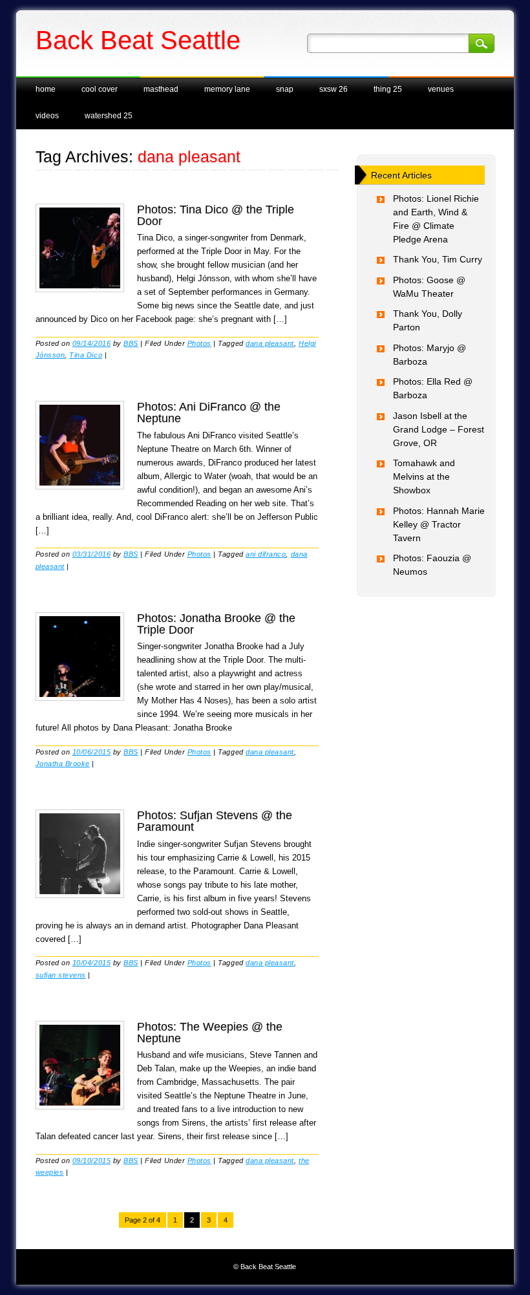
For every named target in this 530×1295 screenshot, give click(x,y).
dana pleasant (270, 343)
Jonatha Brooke (63, 763)
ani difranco (266, 554)
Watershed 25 (108, 115)
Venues (441, 89)
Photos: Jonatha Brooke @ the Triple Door (216, 624)
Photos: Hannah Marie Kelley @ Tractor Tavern (439, 524)
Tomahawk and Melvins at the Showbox (424, 476)
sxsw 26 (333, 89)
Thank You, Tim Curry (437, 259)
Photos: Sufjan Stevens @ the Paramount (214, 821)
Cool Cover (99, 89)
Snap (284, 89)
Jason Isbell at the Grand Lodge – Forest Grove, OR (438, 429)
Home (46, 89)
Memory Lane (227, 89)
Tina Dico (85, 355)
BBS (130, 343)
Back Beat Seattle (138, 40)
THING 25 (388, 89)
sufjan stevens (61, 975)
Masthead (160, 89)
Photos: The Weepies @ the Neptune (209, 1032)
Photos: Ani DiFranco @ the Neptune (209, 412)
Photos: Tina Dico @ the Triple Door (215, 215)
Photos (199, 343)
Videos (47, 115)
